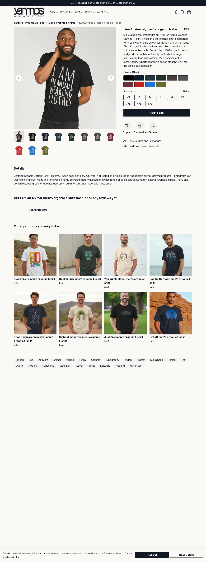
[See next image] (111, 78)
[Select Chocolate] (172, 78)
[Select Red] (139, 84)
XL (172, 97)
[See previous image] (18, 78)
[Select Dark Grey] (183, 78)
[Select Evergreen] (161, 78)
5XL (150, 103)
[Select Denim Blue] (150, 78)
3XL (128, 103)
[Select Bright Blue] (150, 84)
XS (128, 97)
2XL (183, 97)
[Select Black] (128, 78)
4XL (139, 103)
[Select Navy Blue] (139, 78)
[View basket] (189, 12)
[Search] (182, 12)
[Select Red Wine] (128, 84)
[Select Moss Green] (161, 84)
